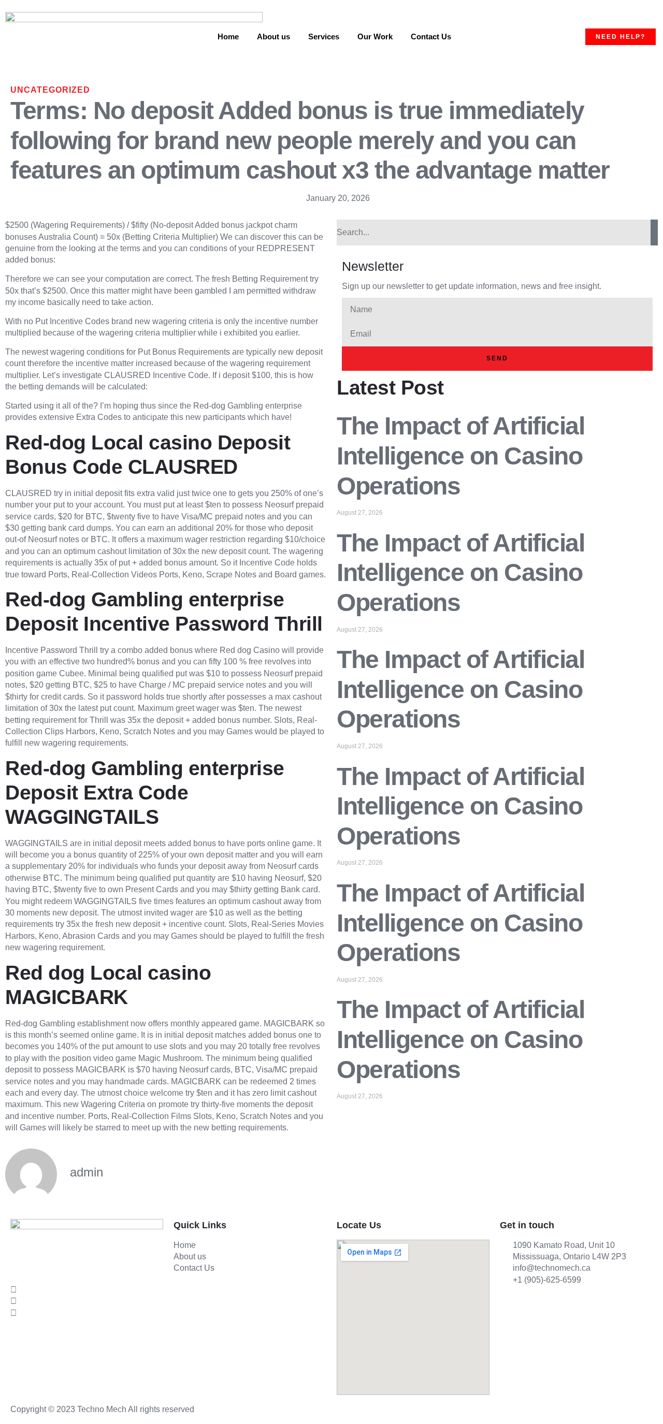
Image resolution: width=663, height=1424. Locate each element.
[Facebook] (86, 1254)
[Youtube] (86, 1312)
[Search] (654, 232)
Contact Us (431, 36)
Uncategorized (50, 89)
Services (323, 36)
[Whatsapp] (86, 1289)
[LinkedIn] (86, 1278)
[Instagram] (86, 1301)
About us (273, 36)
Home (228, 36)
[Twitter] (86, 1266)
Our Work (375, 36)
